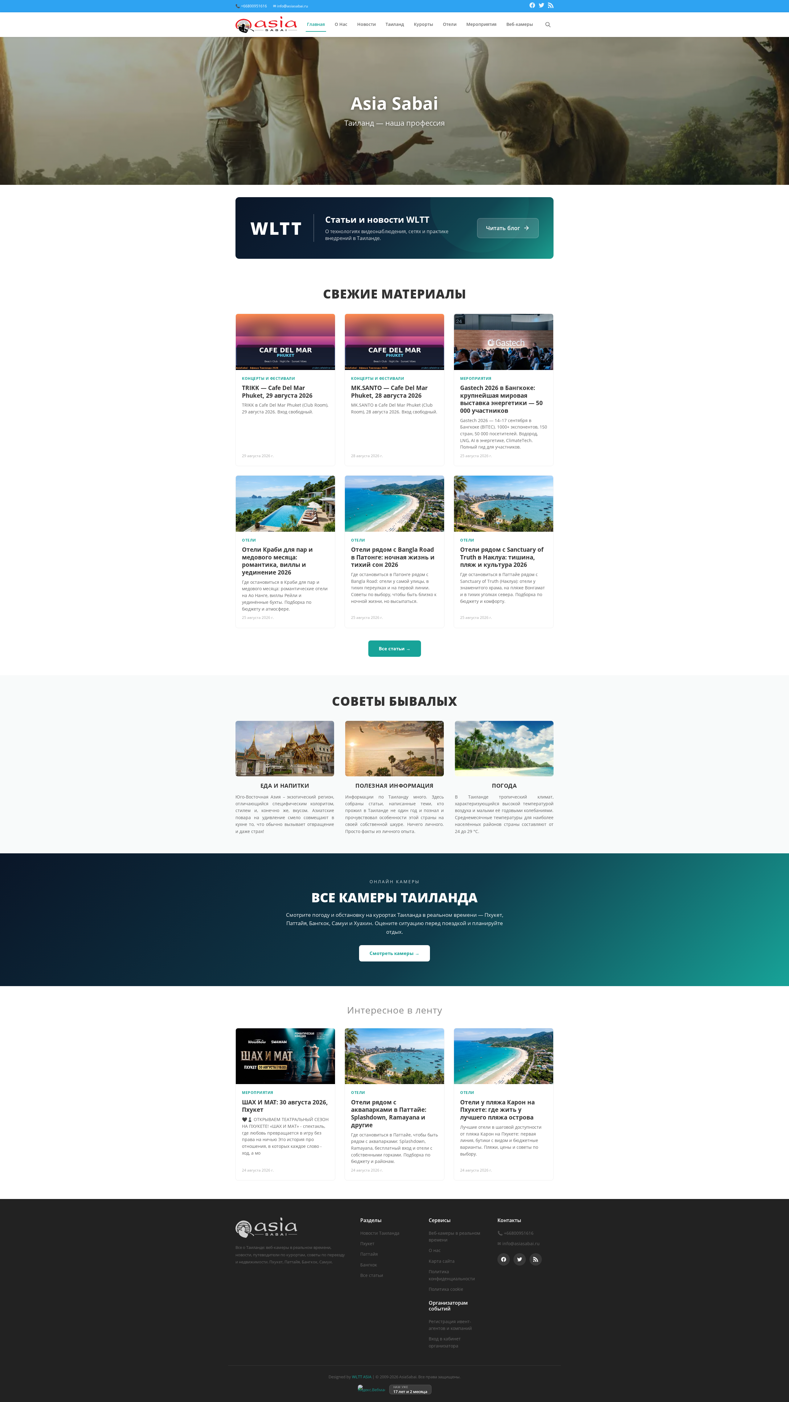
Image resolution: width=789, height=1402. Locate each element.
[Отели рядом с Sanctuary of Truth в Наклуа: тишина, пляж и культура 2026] (503, 503)
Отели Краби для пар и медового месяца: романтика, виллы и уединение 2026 (277, 561)
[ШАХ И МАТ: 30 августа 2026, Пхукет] (285, 1056)
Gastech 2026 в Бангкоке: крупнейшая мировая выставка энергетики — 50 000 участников (501, 399)
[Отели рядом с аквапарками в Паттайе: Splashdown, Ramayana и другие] (394, 1056)
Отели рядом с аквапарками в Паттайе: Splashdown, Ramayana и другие (388, 1113)
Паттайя (369, 1254)
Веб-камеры (519, 24)
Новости (366, 24)
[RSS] (551, 6)
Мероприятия (481, 24)
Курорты (423, 24)
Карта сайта (442, 1261)
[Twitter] (541, 6)
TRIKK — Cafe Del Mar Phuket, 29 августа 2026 (277, 392)
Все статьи (371, 1275)
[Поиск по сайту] (548, 24)
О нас (435, 1250)
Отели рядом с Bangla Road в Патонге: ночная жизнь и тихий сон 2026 (393, 557)
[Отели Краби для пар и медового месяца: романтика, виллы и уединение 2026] (285, 503)
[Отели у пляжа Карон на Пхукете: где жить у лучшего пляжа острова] (503, 1056)
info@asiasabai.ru (521, 1243)
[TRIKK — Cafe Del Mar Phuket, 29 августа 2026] (285, 342)
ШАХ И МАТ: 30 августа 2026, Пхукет (285, 1106)
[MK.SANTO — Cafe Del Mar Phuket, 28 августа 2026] (394, 342)
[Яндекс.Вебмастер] (371, 1389)
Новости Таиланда (379, 1233)
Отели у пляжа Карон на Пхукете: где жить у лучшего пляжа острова (497, 1109)
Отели (449, 24)
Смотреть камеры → (394, 953)
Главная (316, 24)
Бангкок (368, 1265)
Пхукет (367, 1243)
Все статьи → (395, 648)
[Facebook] (532, 6)
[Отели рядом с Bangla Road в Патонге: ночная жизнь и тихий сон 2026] (394, 503)
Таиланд (395, 24)
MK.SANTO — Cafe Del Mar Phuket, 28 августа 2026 (389, 392)
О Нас (341, 24)
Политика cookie (446, 1289)
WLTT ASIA (361, 1377)
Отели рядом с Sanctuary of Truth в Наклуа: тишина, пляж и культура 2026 (501, 557)
